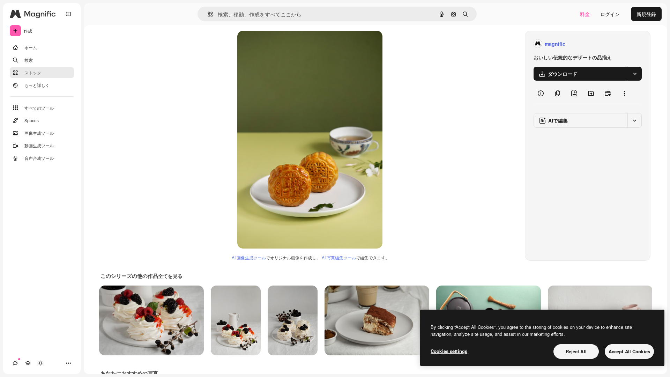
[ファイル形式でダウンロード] (635, 74)
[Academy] (28, 363)
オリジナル (285, 43)
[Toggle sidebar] (68, 14)
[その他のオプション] (624, 93)
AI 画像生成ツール (249, 257)
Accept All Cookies (629, 351)
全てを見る (170, 275)
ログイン (610, 13)
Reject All (576, 351)
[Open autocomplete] (207, 14)
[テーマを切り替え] (40, 363)
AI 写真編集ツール (339, 257)
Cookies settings (449, 351)
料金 (585, 13)
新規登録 (646, 13)
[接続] (15, 363)
